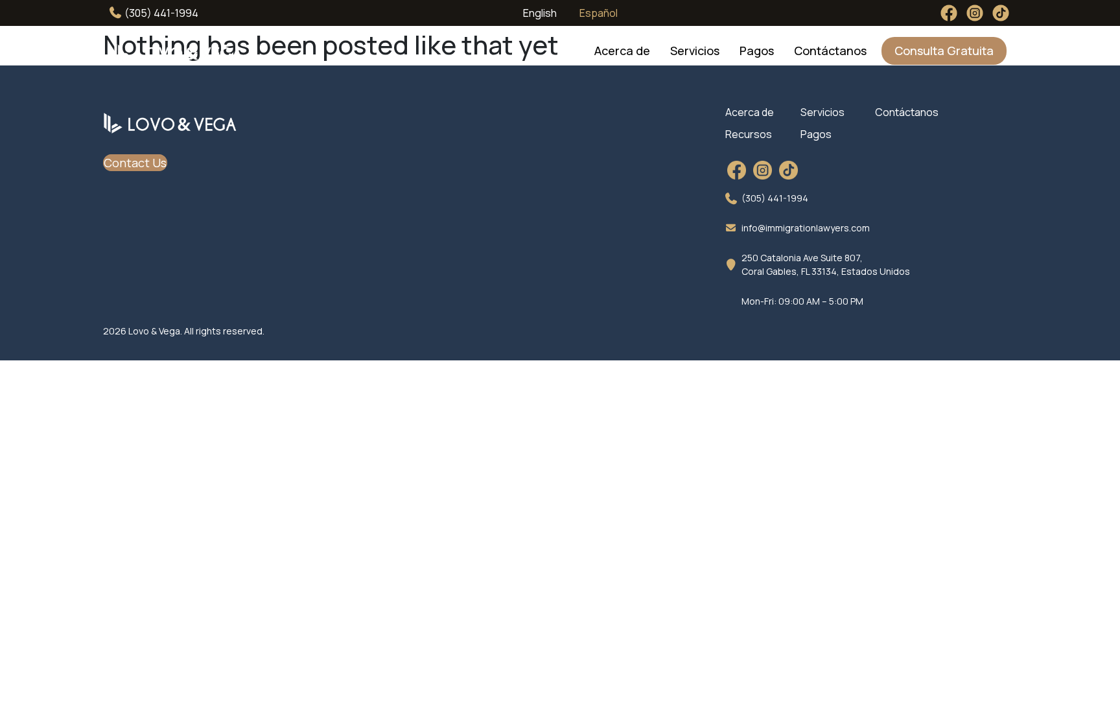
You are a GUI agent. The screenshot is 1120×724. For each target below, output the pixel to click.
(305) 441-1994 (160, 13)
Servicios (694, 50)
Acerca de (622, 50)
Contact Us (135, 162)
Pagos (757, 50)
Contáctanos (830, 50)
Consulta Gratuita (944, 50)
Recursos (748, 134)
